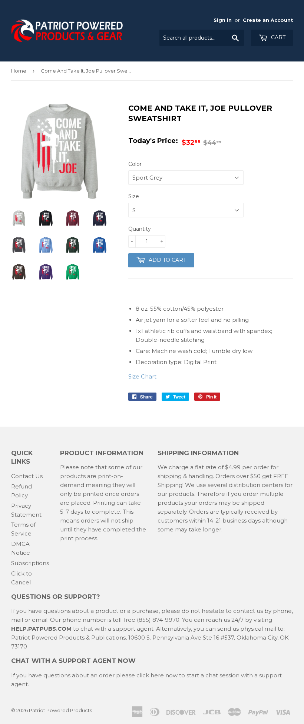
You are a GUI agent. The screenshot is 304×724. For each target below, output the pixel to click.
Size (133, 196)
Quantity (139, 229)
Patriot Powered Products (60, 710)
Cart (277, 37)
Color (135, 164)
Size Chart (142, 376)
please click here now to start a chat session (177, 675)
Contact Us (27, 476)
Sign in (223, 20)
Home (18, 71)
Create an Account (268, 20)
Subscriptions (30, 563)
